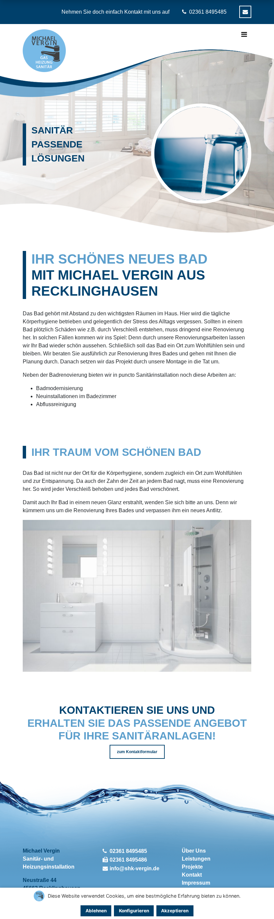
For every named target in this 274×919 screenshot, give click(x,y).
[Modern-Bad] (137, 524)
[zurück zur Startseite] (44, 50)
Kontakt (192, 875)
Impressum (196, 883)
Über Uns (194, 851)
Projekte (192, 867)
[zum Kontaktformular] (245, 12)
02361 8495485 (128, 851)
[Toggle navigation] (244, 34)
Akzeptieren (174, 910)
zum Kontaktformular (137, 751)
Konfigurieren (134, 910)
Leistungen (196, 859)
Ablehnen (96, 910)
